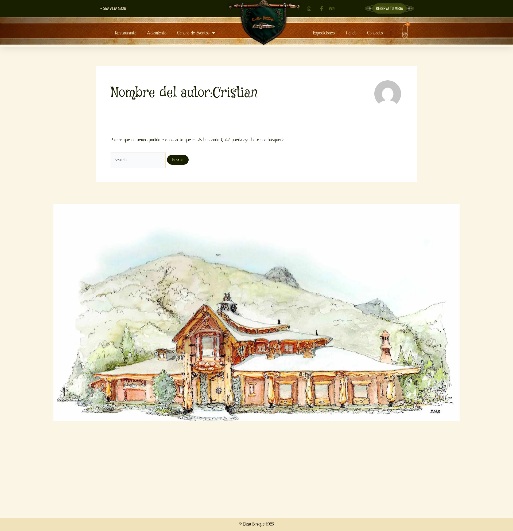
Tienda (350, 33)
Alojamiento (156, 33)
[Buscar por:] (139, 160)
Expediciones (324, 33)
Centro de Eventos (193, 33)
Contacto (375, 33)
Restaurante (126, 33)
